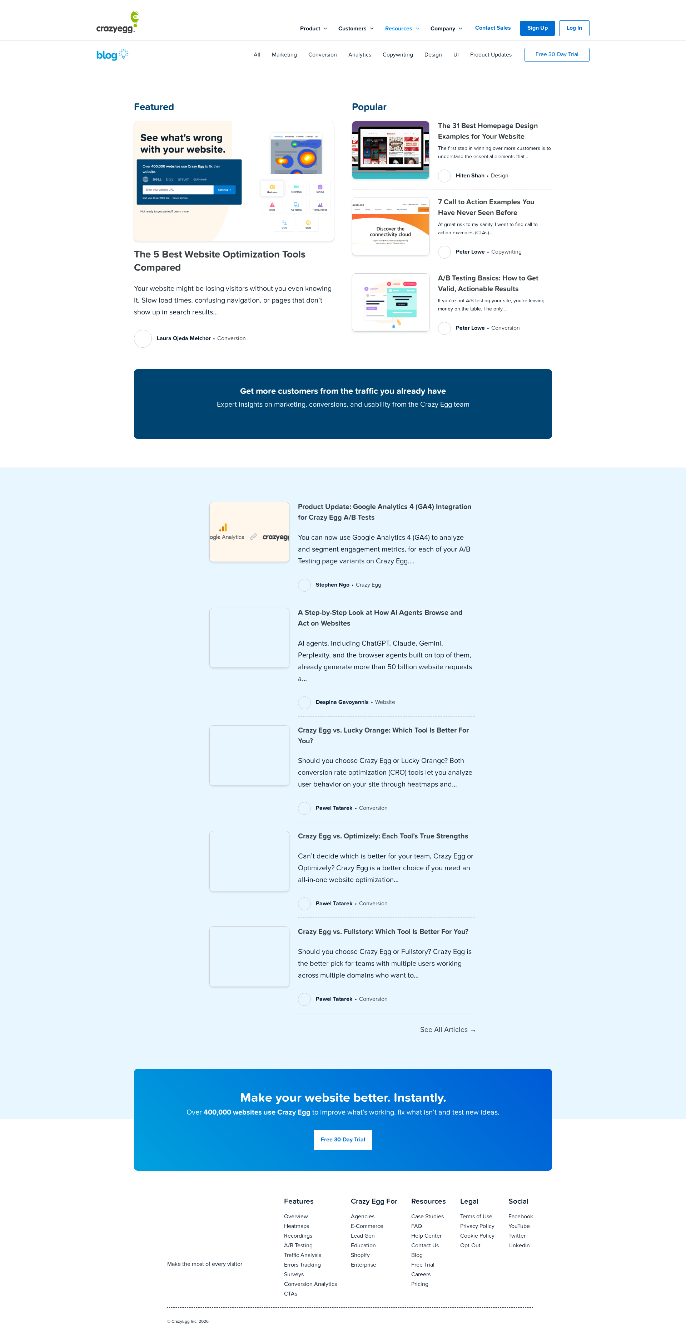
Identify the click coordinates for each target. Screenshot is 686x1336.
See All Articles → (448, 1030)
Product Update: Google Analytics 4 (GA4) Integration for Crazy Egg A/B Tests (385, 512)
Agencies (362, 1217)
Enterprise (363, 1265)
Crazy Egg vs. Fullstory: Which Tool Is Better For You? (383, 932)
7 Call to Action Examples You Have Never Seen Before (486, 208)
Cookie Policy (477, 1236)
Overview (296, 1217)
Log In (574, 28)
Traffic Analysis (302, 1255)
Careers (421, 1275)
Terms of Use (476, 1217)
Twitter (517, 1236)
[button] (323, 29)
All (257, 55)
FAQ (416, 1226)
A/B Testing (298, 1246)
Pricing (419, 1284)
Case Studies (427, 1217)
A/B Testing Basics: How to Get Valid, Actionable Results (488, 284)
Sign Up (537, 28)
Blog (417, 1255)
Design (433, 55)
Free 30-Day (343, 1140)
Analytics (359, 55)
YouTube (519, 1226)
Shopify (360, 1255)
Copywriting (398, 55)
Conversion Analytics (310, 1284)
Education (363, 1246)
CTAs (290, 1294)
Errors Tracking (302, 1265)
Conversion (322, 55)
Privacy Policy (477, 1226)
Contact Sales (493, 28)
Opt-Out (470, 1246)
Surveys (294, 1275)
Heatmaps (296, 1226)
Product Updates (491, 55)
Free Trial (422, 1265)
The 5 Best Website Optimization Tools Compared (219, 261)
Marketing (284, 55)
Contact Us (425, 1246)
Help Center (426, 1236)
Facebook (520, 1217)
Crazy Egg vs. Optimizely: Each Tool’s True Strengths (383, 836)
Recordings (298, 1236)
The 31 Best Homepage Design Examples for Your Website (488, 131)
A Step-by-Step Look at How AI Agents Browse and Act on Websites (380, 618)
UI (456, 55)
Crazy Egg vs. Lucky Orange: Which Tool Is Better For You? (383, 736)
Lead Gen (363, 1236)
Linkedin (519, 1246)
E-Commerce (367, 1226)
